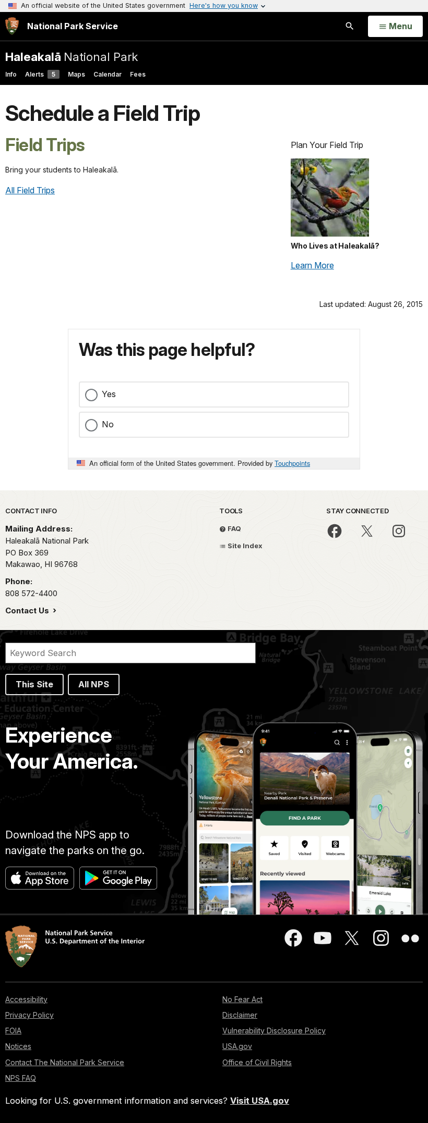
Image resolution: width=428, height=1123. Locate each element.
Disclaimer (239, 1014)
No (108, 424)
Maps (76, 74)
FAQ (233, 528)
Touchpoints (292, 463)
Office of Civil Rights (257, 1062)
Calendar (107, 74)
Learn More (312, 265)
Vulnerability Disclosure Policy (274, 1030)
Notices (18, 1046)
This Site (34, 684)
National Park (71, 57)
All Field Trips (30, 190)
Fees (138, 74)
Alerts (40, 74)
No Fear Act (242, 999)
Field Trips (45, 144)
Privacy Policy (29, 1014)
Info (11, 74)
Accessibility (26, 999)
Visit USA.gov (259, 1100)
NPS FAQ (20, 1077)
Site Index (244, 545)
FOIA (13, 1030)
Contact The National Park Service (64, 1062)
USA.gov (237, 1046)
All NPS (93, 684)
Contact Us (28, 610)
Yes (109, 394)
